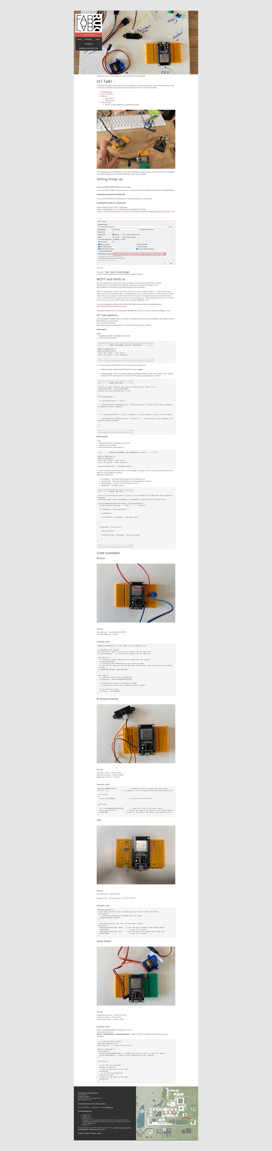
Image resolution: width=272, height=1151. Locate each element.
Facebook (81, 1133)
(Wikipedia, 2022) (143, 300)
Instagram (93, 1133)
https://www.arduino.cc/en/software (139, 199)
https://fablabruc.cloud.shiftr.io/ (107, 287)
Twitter (87, 1133)
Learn (98, 39)
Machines (88, 39)
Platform (104, 96)
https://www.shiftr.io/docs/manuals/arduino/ (112, 306)
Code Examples (106, 102)
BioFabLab (89, 44)
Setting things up (106, 92)
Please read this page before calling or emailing (91, 1103)
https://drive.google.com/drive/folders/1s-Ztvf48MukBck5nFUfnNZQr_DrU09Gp (124, 325)
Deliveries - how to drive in (97, 1129)
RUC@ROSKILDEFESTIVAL (88, 48)
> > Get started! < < (88, 35)
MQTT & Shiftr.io (107, 94)
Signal (99, 1133)
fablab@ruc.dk (109, 1107)
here (168, 311)
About (79, 39)
